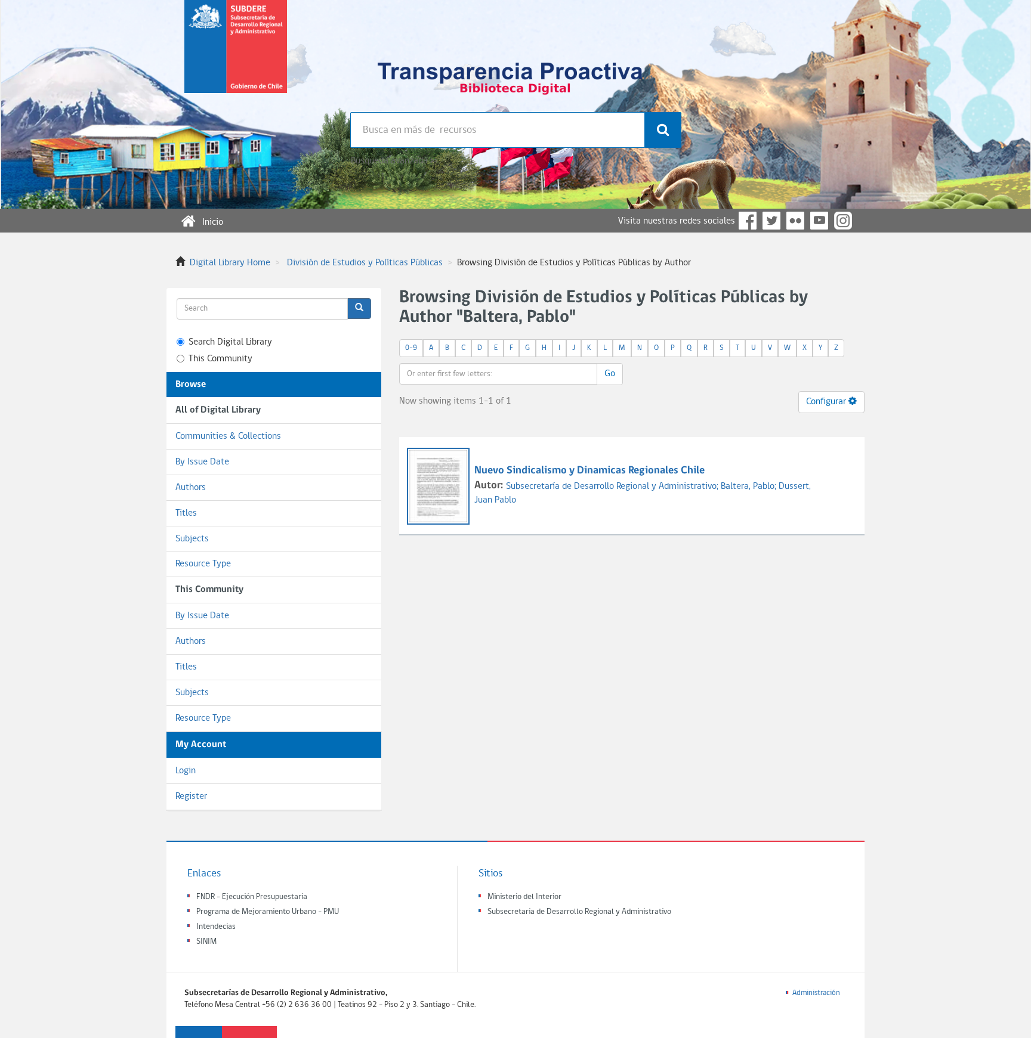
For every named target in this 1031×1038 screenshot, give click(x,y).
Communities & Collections (228, 436)
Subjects (192, 539)
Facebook (748, 221)
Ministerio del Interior (524, 897)
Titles (186, 513)
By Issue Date (202, 462)
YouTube (819, 221)
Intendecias (216, 926)
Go (609, 374)
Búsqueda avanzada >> (394, 161)
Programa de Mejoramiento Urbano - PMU (267, 911)
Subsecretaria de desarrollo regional (235, 56)
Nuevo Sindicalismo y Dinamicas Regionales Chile (589, 470)
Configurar (827, 402)
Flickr (795, 221)
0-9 (411, 348)
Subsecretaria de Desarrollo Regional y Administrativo (579, 911)
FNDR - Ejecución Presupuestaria (251, 897)
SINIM (206, 941)
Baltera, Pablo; (750, 486)
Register (191, 796)
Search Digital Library (230, 342)
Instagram (843, 221)
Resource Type (203, 564)
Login (185, 771)
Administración (816, 993)
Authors (190, 487)
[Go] (359, 308)
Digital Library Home (230, 263)
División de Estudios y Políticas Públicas (365, 263)
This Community (220, 359)
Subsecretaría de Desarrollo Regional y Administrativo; (613, 486)
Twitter (771, 221)
